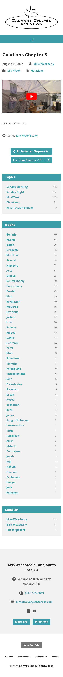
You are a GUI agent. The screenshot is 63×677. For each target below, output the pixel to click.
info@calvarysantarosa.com (34, 602)
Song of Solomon (17, 420)
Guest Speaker (15, 530)
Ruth (9, 410)
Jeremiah (12, 250)
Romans (11, 327)
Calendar (41, 656)
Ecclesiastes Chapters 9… (33, 151)
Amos (9, 441)
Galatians (37, 70)
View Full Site (32, 645)
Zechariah (12, 404)
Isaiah (10, 244)
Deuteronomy (15, 281)
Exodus (11, 275)
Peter (9, 348)
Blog (55, 656)
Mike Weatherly (44, 64)
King (9, 296)
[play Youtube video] (31, 96)
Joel (8, 461)
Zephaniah (13, 477)
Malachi (11, 446)
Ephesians (12, 358)
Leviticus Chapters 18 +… (30, 160)
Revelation (13, 301)
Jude (9, 487)
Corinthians (14, 286)
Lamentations (15, 425)
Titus (9, 430)
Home (9, 656)
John (9, 379)
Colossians (13, 451)
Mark (9, 353)
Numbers (12, 265)
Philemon (12, 492)
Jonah (10, 456)
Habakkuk (12, 435)
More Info (21, 621)
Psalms (10, 239)
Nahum (11, 466)
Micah (10, 394)
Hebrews (12, 343)
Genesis (11, 234)
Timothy (11, 363)
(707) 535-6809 (34, 593)
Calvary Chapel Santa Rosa (36, 666)
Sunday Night (15, 192)
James (10, 415)
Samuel (11, 260)
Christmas (13, 202)
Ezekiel (10, 291)
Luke (9, 322)
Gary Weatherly (16, 524)
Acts (9, 270)
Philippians (13, 368)
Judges (10, 332)
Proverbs (12, 306)
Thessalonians (15, 373)
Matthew (12, 255)
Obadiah (11, 472)
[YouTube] (34, 611)
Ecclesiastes (14, 384)
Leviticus (12, 312)
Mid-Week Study (27, 135)
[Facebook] (28, 611)
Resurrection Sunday (19, 207)
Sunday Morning (17, 187)
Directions (41, 621)
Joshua (10, 317)
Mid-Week (13, 70)
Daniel (10, 337)
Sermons (24, 656)
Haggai (10, 482)
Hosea (10, 399)
